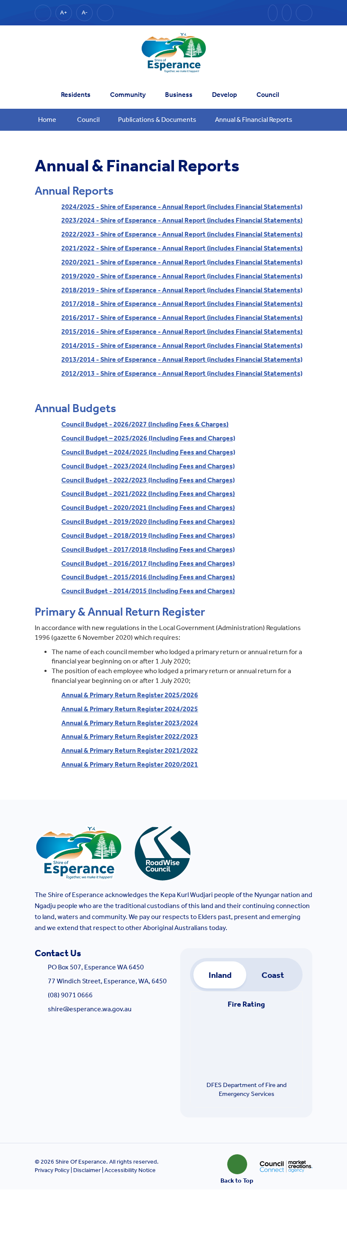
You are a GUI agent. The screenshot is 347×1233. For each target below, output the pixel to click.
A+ (63, 12)
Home (47, 120)
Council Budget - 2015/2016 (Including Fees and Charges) (148, 577)
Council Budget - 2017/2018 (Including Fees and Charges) (148, 549)
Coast (273, 975)
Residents (76, 95)
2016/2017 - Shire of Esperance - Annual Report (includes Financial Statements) (182, 318)
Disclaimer (87, 1170)
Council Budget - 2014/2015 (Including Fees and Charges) (148, 591)
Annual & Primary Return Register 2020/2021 (129, 764)
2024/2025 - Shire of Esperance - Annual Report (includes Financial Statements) (182, 207)
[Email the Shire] (273, 13)
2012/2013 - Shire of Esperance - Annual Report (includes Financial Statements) (182, 373)
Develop (224, 95)
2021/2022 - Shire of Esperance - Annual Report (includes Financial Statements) (182, 248)
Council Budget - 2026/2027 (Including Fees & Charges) (145, 424)
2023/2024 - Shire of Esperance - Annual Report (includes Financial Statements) (182, 220)
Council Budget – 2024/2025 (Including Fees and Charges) (148, 452)
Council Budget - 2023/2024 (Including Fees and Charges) (148, 466)
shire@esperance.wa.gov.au (90, 1009)
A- (85, 12)
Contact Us (58, 953)
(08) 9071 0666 (70, 995)
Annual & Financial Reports (253, 120)
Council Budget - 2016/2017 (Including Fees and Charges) (148, 563)
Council (267, 95)
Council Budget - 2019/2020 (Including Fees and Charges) (148, 521)
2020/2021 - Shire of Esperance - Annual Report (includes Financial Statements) (182, 262)
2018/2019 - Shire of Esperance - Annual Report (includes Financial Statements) (182, 290)
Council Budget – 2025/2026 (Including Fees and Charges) (148, 438)
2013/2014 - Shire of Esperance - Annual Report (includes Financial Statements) (182, 359)
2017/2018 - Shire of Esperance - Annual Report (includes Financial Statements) (182, 304)
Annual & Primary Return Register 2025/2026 (129, 695)
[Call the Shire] (287, 13)
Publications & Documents (157, 120)
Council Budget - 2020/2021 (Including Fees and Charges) (148, 508)
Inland (220, 975)
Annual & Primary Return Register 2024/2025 (129, 709)
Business (179, 95)
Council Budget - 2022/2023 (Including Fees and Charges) (148, 480)
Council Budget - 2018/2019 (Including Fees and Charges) (148, 535)
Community (128, 95)
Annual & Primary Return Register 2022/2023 (129, 736)
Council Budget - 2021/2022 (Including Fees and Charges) (148, 494)
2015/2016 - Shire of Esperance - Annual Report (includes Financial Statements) (182, 332)
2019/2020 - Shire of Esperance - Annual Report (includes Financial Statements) (182, 276)
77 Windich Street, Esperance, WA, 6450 (107, 981)
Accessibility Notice (130, 1170)
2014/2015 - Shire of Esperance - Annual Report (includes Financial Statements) (182, 345)
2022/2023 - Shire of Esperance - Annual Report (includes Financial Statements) (182, 234)
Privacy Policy (52, 1170)
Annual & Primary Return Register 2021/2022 (129, 750)
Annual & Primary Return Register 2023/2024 (129, 723)
